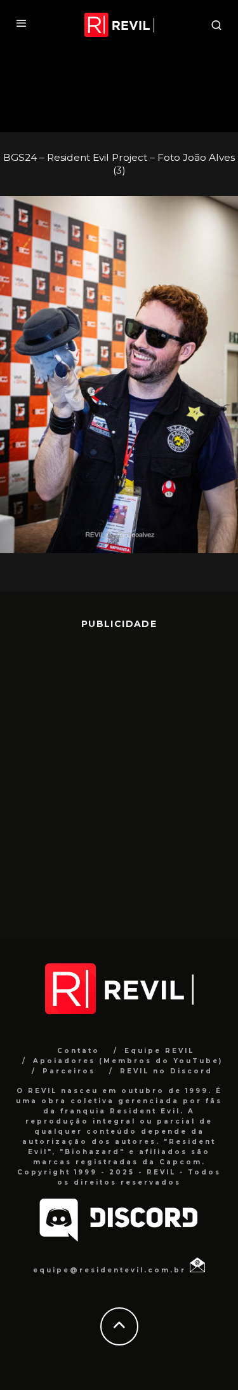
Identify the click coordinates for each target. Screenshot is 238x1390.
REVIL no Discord (166, 1071)
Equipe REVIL (159, 1051)
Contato (78, 1051)
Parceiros (69, 1071)
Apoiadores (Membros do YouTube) (128, 1061)
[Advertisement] (119, 774)
